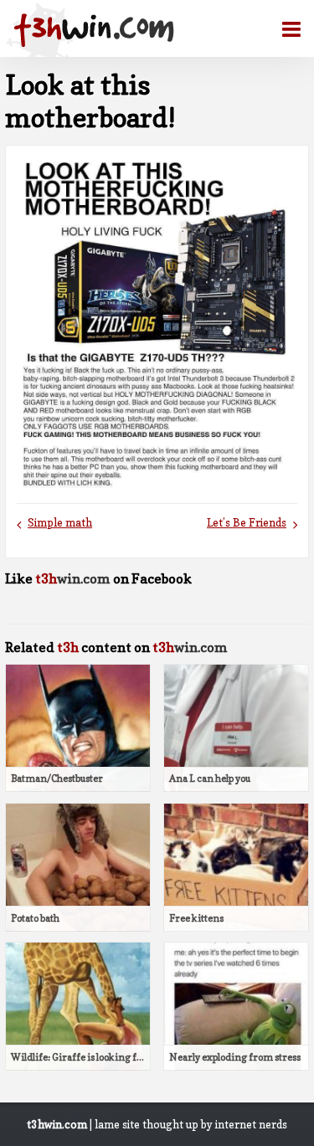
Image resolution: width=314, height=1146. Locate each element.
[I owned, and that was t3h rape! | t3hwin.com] (93, 30)
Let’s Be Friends (246, 522)
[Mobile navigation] (285, 29)
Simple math (60, 522)
